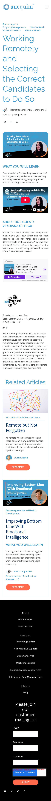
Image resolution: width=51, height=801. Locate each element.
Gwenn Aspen (21, 457)
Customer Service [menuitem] (25, 655)
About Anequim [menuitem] (25, 619)
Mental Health (29, 510)
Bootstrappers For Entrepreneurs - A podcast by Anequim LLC (21, 575)
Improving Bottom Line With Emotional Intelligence (24, 529)
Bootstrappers (10, 24)
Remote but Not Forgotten (21, 427)
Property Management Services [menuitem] (25, 669)
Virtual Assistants (12, 30)
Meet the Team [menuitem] (25, 626)
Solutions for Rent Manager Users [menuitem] (25, 677)
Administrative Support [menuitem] (25, 648)
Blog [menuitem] (25, 692)
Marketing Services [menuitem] (25, 662)
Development (13, 513)
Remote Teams (33, 30)
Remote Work (37, 27)
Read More (18, 467)
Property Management (14, 27)
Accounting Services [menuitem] (25, 641)
